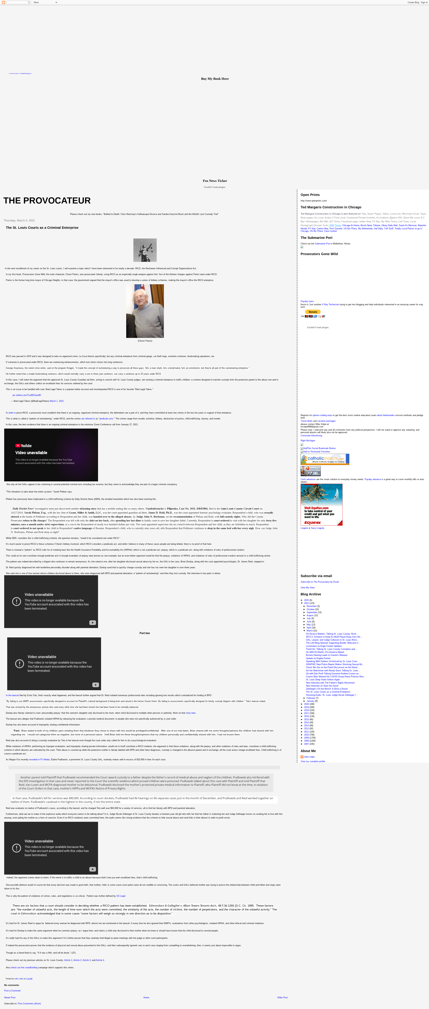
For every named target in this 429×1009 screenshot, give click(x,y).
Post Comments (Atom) (29, 1003)
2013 (307, 725)
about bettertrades (386, 415)
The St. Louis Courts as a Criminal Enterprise (328, 692)
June (309, 621)
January (311, 701)
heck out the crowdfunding (25, 967)
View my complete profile (313, 761)
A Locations (382, 217)
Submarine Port (322, 243)
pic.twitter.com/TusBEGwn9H (27, 395)
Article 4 (100, 960)
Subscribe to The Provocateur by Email (320, 582)
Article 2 (77, 960)
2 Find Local (338, 217)
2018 (307, 710)
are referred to (88, 418)
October (311, 609)
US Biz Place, (317, 231)
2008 (307, 740)
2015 (307, 719)
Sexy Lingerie (317, 528)
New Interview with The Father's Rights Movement (330, 682)
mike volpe (309, 757)
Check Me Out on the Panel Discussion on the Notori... (332, 667)
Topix (423, 213)
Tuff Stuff (388, 228)
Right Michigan (308, 440)
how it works (14, 73)
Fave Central (330, 231)
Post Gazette (335, 228)
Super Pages (374, 213)
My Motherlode (365, 228)
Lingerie (304, 528)
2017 (307, 713)
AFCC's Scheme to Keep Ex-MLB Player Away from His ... (334, 637)
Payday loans (307, 301)
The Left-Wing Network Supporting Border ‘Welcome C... (333, 643)
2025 (307, 600)
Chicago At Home (350, 225)
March (310, 630)
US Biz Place (350, 228)
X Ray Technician (330, 304)
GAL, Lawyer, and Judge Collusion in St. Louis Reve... (332, 640)
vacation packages (326, 421)
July (309, 618)
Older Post (282, 997)
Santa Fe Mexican (408, 225)
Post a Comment (12, 990)
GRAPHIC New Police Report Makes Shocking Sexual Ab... (335, 664)
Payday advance (373, 479)
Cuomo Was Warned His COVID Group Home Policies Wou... (336, 676)
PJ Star (376, 221)
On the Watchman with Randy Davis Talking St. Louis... (333, 670)
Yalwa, (385, 213)
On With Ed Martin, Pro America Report (325, 652)
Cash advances (308, 479)
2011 (307, 731)
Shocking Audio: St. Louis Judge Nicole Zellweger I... (332, 695)
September (312, 612)
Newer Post (9, 997)
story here (191, 713)
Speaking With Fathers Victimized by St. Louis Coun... (332, 661)
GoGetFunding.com (26, 73)
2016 (307, 716)
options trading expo (323, 415)
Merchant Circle (410, 213)
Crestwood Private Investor (361, 217)
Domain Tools (321, 225)
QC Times (334, 221)
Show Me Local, (411, 217)
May (309, 624)
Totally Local (401, 228)
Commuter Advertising (311, 435)
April (309, 627)
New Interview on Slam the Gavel (322, 686)
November (312, 606)
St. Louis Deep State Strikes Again (323, 679)
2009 (307, 737)
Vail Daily (378, 228)
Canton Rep (322, 228)
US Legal (120, 896)
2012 (307, 728)
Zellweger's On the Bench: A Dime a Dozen (327, 689)
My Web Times (389, 221)
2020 (307, 704)
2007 (307, 744)
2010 (307, 734)
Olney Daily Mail (389, 225)
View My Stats (308, 587)
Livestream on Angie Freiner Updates (324, 646)
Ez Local (318, 217)
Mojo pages (307, 217)
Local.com (395, 213)
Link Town (403, 221)
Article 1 (68, 960)
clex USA (397, 217)
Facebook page (349, 221)
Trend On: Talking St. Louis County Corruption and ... (332, 649)
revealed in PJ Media (39, 759)
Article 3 (87, 960)
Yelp (363, 213)
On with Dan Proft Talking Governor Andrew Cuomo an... (333, 673)
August (310, 615)
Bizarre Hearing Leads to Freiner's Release (326, 655)
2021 (307, 603)
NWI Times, (335, 225)
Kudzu (328, 217)
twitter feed (365, 221)
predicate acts (106, 418)
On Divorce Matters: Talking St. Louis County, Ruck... (332, 634)
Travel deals (307, 421)
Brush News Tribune (370, 225)
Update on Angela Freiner (318, 658)
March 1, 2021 (57, 401)
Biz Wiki (324, 221)
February (311, 698)
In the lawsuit (12, 695)
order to (12, 412)
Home (146, 997)
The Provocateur (47, 200)
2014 (307, 722)
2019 (307, 707)
